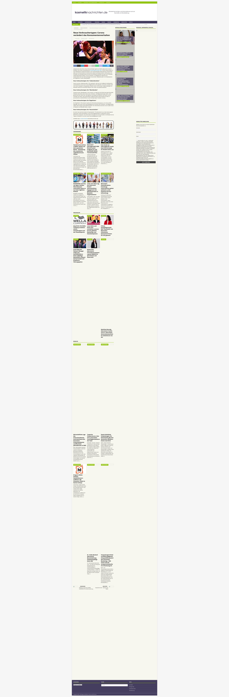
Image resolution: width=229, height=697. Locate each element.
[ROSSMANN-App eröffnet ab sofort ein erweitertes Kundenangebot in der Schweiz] (125, 52)
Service (131, 22)
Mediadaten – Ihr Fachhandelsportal (90, 2)
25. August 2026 (124, 71)
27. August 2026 (126, 42)
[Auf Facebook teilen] (75, 66)
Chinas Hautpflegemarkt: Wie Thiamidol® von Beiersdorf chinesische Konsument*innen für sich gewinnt (107, 230)
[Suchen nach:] (150, 24)
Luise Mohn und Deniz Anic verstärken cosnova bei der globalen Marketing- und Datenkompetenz (93, 230)
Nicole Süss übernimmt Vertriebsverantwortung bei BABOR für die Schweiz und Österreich (93, 253)
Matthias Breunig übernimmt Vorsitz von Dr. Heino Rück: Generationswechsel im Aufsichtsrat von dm (107, 333)
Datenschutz (101, 2)
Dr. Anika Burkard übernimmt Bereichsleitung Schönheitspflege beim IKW (92, 558)
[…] (82, 169)
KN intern (79, 2)
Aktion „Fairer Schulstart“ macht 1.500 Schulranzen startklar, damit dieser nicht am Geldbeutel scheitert (125, 97)
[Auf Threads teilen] (111, 66)
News (74, 22)
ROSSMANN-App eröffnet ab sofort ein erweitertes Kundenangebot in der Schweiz (124, 54)
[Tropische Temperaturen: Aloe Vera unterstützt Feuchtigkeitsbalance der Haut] (93, 388)
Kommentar (116, 22)
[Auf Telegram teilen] (104, 66)
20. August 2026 (126, 100)
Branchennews (91, 38)
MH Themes (94, 694)
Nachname (138, 132)
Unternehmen (88, 22)
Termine (109, 22)
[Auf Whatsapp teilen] (97, 66)
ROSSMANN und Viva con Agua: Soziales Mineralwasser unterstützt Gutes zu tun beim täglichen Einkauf (79, 187)
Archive (74, 2)
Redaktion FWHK (84, 38)
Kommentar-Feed (132, 688)
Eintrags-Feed (131, 686)
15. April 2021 (77, 38)
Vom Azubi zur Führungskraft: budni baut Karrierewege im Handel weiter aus (107, 147)
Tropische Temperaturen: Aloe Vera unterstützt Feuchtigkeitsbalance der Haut (93, 438)
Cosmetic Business (84, 118)
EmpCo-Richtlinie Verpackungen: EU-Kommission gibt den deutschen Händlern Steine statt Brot (107, 438)
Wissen (103, 22)
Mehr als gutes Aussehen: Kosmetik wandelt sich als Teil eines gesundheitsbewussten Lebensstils (124, 38)
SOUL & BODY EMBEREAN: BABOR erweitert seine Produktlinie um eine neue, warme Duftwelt (123, 68)
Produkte (80, 22)
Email (137, 136)
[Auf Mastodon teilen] (101, 66)
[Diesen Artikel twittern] (79, 66)
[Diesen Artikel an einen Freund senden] (90, 66)
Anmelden (131, 684)
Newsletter (124, 22)
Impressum (108, 2)
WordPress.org (131, 690)
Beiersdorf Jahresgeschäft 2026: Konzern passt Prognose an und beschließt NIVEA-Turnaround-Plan (93, 148)
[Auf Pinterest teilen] (86, 66)
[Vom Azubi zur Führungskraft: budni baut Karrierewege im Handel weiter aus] (107, 139)
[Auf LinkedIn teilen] (82, 66)
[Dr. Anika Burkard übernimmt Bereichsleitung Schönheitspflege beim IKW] (93, 508)
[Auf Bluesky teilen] (108, 66)
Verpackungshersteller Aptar (96, 70)
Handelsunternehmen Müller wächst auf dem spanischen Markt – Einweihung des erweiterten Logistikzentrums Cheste (79, 149)
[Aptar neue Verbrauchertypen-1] (93, 62)
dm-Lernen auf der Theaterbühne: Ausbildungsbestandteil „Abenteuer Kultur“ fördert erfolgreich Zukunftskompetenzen (123, 81)
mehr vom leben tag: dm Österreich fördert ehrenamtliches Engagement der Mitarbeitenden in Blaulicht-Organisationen (93, 189)
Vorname (138, 128)
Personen (97, 22)
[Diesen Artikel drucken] (93, 66)
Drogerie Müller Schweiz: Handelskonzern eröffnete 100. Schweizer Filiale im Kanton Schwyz (79, 479)
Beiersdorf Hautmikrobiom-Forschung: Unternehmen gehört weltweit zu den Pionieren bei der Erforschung (107, 188)
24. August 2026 (125, 86)
